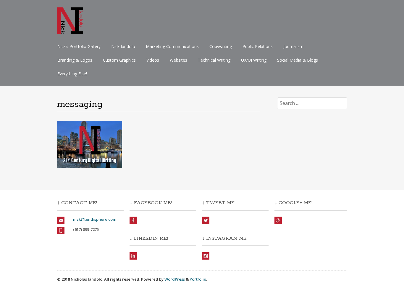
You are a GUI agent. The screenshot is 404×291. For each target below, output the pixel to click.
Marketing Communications (172, 46)
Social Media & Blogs (297, 60)
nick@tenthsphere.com (94, 219)
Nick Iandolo (123, 46)
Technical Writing (214, 60)
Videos (152, 60)
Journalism (293, 46)
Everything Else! (72, 73)
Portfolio (198, 279)
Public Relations (258, 46)
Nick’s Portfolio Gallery (79, 46)
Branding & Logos (74, 60)
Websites (178, 60)
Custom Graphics (119, 60)
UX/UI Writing (253, 60)
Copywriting (220, 46)
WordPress (174, 279)
